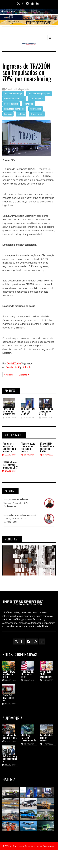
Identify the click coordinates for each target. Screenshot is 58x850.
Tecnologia (28, 103)
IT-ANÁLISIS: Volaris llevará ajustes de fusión (47, 448)
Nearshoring (35, 108)
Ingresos (8, 114)
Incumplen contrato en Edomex (16, 500)
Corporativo (11, 506)
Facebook (11, 367)
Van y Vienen (12, 522)
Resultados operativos (14, 98)
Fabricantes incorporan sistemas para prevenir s (9, 448)
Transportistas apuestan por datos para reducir (28, 448)
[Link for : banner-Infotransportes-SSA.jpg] (29, 13)
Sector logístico (11, 103)
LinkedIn (26, 367)
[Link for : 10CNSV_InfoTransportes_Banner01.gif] (29, 24)
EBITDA (21, 114)
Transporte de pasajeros (39, 93)
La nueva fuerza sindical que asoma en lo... (21, 515)
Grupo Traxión (36, 114)
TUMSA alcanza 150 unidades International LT (10, 465)
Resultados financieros (14, 108)
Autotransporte (36, 98)
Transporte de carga (13, 93)
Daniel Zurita (14, 363)
